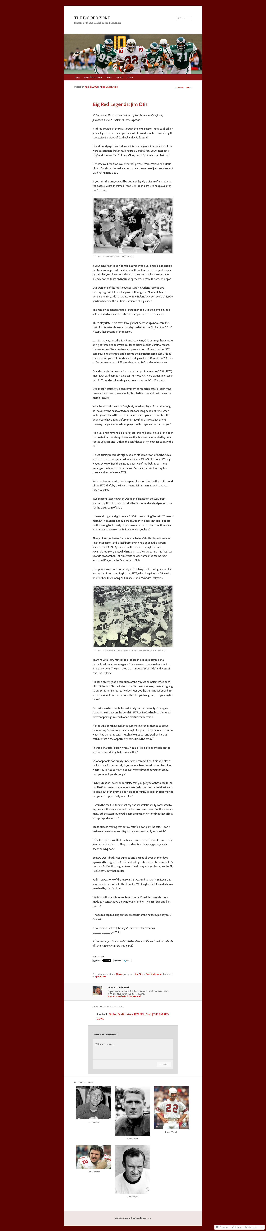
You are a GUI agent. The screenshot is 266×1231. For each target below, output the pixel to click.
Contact (119, 77)
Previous (179, 87)
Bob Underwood (109, 86)
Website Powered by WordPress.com (133, 1218)
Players (130, 77)
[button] (93, 1106)
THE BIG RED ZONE (92, 18)
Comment (163, 1064)
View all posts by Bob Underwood (125, 996)
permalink (101, 976)
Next (189, 87)
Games (109, 77)
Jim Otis (138, 974)
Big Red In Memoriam (93, 77)
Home (77, 77)
